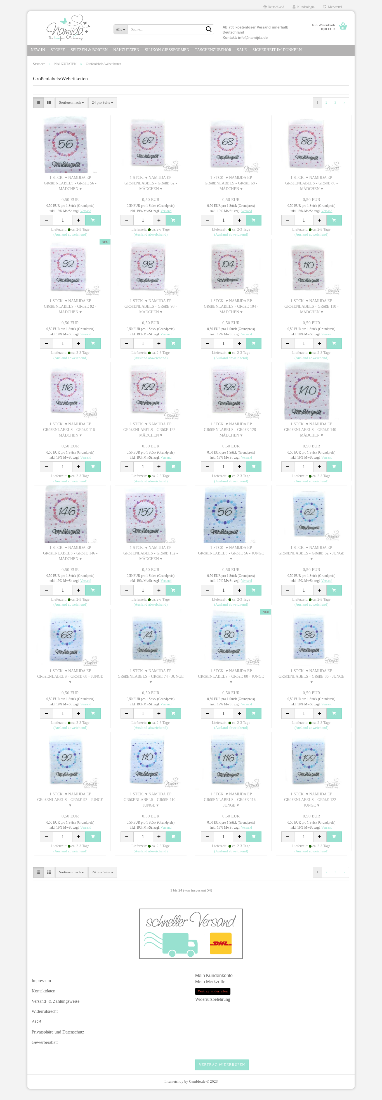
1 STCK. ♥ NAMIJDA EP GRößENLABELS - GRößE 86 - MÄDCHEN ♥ (311, 183)
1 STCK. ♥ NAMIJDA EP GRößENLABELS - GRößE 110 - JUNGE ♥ (151, 799)
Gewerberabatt (45, 1042)
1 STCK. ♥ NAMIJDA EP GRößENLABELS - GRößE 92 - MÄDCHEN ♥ (70, 306)
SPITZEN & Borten (89, 50)
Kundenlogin (305, 7)
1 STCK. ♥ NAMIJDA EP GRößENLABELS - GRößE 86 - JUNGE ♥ (312, 676)
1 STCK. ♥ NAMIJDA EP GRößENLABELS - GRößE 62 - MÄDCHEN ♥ (150, 183)
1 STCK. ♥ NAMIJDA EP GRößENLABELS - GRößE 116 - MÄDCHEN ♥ (70, 429)
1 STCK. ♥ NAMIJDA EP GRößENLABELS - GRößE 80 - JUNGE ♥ (231, 676)
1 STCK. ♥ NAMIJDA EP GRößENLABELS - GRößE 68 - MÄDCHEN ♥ (231, 183)
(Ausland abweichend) (70, 234)
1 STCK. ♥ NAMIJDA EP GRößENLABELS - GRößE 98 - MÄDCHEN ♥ (150, 306)
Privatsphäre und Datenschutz (58, 1032)
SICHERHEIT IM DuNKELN (277, 50)
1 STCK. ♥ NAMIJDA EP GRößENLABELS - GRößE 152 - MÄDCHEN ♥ (150, 553)
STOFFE (58, 50)
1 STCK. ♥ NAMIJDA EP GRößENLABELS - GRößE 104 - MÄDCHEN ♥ (231, 306)
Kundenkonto (219, 975)
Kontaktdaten (43, 990)
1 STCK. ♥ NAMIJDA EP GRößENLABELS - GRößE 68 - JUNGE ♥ (70, 676)
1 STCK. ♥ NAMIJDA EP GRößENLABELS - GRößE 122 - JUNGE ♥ (311, 799)
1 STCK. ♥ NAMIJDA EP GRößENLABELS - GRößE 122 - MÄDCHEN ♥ (150, 429)
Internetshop (173, 1081)
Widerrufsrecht (45, 1011)
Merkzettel (334, 7)
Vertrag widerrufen (222, 1065)
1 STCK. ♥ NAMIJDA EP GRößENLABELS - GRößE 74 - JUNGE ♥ (151, 676)
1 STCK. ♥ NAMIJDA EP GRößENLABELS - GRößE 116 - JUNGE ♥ (231, 799)
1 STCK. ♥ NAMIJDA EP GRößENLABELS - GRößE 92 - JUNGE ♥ (70, 799)
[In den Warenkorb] (92, 220)
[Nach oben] (366, 1093)
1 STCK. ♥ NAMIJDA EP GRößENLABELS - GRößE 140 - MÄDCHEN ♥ (311, 429)
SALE (242, 50)
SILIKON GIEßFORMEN (167, 50)
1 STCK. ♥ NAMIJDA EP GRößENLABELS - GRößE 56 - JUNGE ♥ (231, 553)
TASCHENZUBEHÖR (213, 50)
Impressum (41, 980)
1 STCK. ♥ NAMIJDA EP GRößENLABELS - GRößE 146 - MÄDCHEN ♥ (70, 553)
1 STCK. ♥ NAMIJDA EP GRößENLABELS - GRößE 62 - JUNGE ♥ (312, 553)
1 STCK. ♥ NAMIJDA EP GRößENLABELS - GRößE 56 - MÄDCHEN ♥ (70, 183)
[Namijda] (68, 28)
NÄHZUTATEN (126, 50)
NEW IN (38, 50)
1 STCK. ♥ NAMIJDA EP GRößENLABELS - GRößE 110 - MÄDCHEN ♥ (311, 306)
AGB (36, 1021)
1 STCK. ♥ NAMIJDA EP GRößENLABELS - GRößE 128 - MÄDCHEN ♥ (231, 429)
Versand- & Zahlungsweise (55, 1001)
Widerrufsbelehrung (212, 999)
